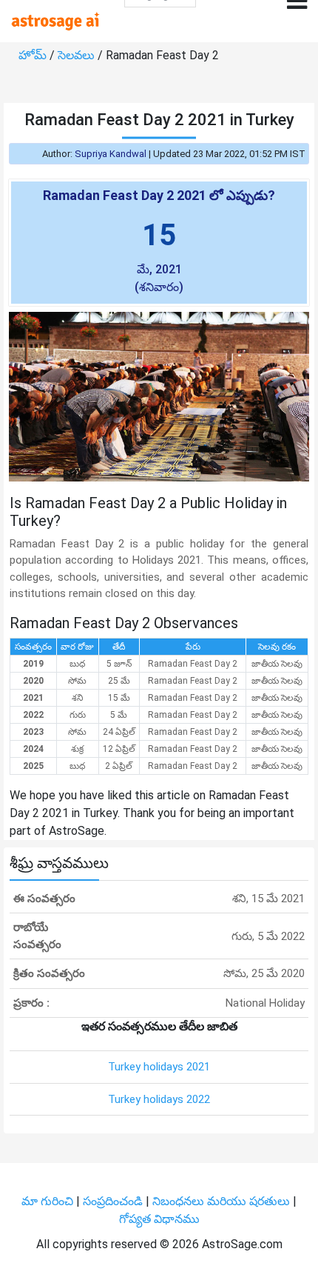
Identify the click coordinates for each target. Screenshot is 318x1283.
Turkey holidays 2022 (159, 1099)
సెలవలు (78, 55)
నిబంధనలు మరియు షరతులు (222, 1201)
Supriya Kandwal (110, 153)
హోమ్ (34, 55)
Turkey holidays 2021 (159, 1066)
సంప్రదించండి (114, 1201)
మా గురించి (48, 1201)
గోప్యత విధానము (159, 1219)
